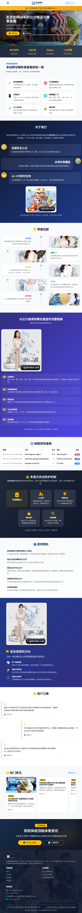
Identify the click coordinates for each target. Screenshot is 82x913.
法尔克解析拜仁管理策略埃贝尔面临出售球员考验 (20, 800)
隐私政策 (61, 907)
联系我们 (55, 907)
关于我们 (49, 907)
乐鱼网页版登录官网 (48, 877)
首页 (7, 871)
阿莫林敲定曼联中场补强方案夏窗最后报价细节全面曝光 (52, 784)
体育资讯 (8, 880)
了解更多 (28, 33)
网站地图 (73, 907)
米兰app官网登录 (47, 874)
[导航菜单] (8, 3)
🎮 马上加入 (31, 842)
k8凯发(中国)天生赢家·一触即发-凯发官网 (22, 907)
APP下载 (8, 874)
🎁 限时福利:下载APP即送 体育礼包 (41, 8)
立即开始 (14, 33)
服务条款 (67, 907)
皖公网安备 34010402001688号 (48, 910)
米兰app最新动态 (47, 871)
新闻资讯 (8, 877)
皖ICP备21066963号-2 (31, 910)
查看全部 (71, 773)
